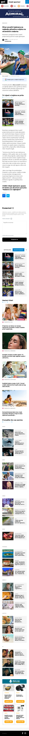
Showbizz (23, 6)
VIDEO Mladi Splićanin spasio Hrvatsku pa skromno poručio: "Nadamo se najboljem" (14, 188)
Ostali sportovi (14, 2)
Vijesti (14, 6)
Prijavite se (14, 239)
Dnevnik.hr (6, 6)
